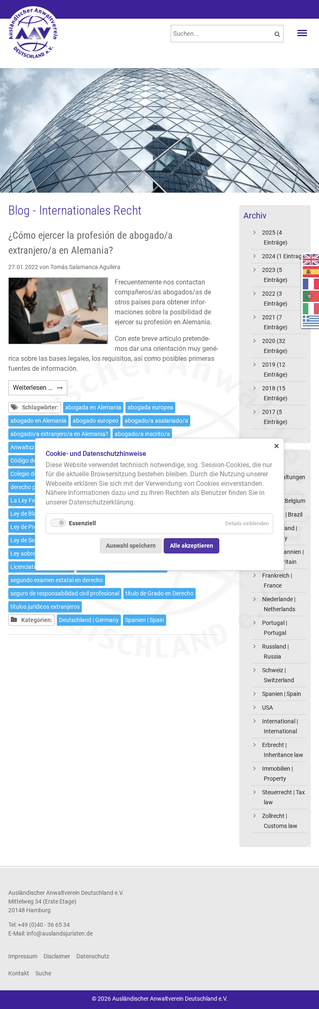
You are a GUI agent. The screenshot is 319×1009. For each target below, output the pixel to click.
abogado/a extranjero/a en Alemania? (59, 434)
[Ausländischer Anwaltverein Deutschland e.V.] (33, 33)
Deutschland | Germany (89, 620)
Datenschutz (92, 956)
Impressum (22, 956)
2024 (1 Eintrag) (283, 256)
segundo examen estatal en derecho (56, 580)
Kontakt (18, 973)
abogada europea (150, 407)
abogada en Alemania (93, 407)
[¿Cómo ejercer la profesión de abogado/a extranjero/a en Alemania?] (58, 310)
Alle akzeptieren (191, 545)
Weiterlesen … (40, 389)
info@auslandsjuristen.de (60, 933)
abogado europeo (95, 420)
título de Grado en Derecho (159, 593)
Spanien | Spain (281, 694)
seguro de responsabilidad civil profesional (64, 593)
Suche (43, 973)
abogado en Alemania (38, 420)
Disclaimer (57, 956)
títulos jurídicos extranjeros (45, 606)
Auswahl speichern (131, 545)
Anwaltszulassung (34, 447)
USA (267, 707)
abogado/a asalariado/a (156, 420)
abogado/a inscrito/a (142, 434)
